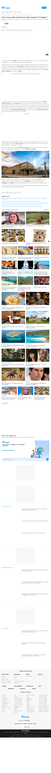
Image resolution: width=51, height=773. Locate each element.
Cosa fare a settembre (43, 706)
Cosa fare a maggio (43, 700)
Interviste (22, 688)
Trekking (28, 704)
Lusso (39, 686)
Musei (15, 709)
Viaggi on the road (30, 708)
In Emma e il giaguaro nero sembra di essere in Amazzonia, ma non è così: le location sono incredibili (35, 582)
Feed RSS (30, 723)
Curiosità (4, 686)
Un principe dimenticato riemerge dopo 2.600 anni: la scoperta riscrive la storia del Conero (34, 655)
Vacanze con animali (6, 682)
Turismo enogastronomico (30, 706)
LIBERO (4, 732)
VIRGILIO (6, 732)
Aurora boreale (5, 698)
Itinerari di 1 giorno (18, 700)
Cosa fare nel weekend (5, 705)
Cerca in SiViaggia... (24, 720)
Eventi (3, 710)
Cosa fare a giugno (43, 701)
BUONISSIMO (46, 732)
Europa (15, 676)
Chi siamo (13, 734)
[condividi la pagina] (48, 27)
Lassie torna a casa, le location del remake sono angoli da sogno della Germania (21, 204)
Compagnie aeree (5, 703)
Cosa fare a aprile (42, 698)
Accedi (44, 7)
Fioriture (4, 711)
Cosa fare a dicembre (43, 711)
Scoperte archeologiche (29, 699)
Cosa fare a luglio (42, 703)
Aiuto (38, 734)
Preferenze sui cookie (33, 734)
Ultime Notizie (29, 676)
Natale (15, 712)
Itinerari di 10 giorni (18, 704)
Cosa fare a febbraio (43, 695)
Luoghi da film (7, 14)
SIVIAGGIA (38, 732)
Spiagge (28, 701)
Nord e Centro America (19, 681)
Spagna (16, 58)
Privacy (22, 734)
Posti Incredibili (18, 686)
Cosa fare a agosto (43, 704)
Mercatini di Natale (18, 710)
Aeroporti (4, 696)
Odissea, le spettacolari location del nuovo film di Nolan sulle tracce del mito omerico (34, 509)
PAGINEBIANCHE (26, 732)
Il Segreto (11, 58)
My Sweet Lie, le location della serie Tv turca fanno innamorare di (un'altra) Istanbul (22, 206)
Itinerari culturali (18, 698)
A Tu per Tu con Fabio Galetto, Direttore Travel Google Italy (35, 520)
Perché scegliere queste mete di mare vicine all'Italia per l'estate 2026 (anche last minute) (35, 631)
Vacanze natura (5, 679)
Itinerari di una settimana (17, 707)
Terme (27, 702)
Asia (15, 677)
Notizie (27, 674)
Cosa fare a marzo (43, 696)
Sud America (16, 682)
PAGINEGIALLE (11, 732)
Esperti (34, 688)
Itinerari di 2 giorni (18, 701)
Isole (15, 695)
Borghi (3, 677)
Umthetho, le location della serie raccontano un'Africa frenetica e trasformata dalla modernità (25, 203)
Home (3, 14)
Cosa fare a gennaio (30, 711)
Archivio (35, 723)
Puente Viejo (6, 58)
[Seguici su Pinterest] (28, 727)
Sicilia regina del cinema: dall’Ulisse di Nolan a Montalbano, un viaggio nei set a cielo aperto (35, 594)
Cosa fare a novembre (43, 709)
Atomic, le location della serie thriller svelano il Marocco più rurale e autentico (21, 201)
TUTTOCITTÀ (32, 732)
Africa (15, 679)
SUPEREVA (25, 733)
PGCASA (22, 732)
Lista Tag (4, 695)
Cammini (4, 676)
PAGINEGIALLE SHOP (17, 732)
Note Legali (18, 734)
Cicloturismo (4, 700)
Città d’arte (4, 701)
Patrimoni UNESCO (30, 695)
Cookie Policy (26, 734)
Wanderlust (11, 688)
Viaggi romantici (29, 710)
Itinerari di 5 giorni (18, 703)
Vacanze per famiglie (6, 681)
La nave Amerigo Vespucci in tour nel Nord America (33, 532)
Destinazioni (17, 674)
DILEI (35, 732)
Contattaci (25, 723)
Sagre (27, 696)
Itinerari (16, 696)
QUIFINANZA (42, 732)
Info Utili (40, 674)
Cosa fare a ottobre (43, 708)
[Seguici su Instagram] (25, 727)
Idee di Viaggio (5, 674)
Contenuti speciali (18, 723)
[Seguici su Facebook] (23, 727)
